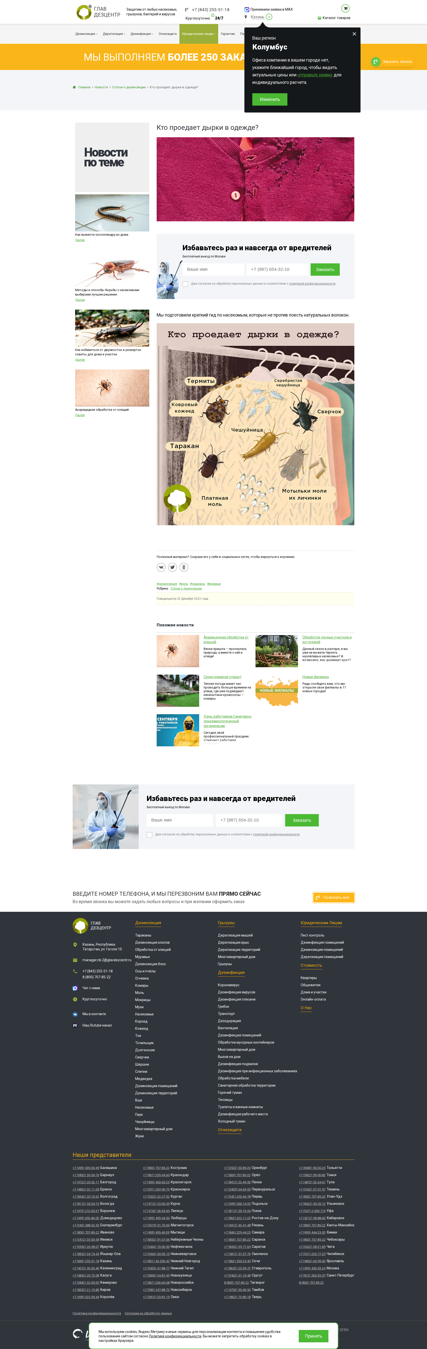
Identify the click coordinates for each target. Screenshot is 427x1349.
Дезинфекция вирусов (236, 992)
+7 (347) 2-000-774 (312, 1211)
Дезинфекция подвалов (238, 1064)
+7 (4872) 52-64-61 (312, 1182)
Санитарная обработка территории (247, 1085)
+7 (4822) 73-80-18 (237, 1297)
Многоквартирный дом (153, 1129)
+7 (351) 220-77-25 (312, 1254)
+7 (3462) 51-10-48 (237, 1275)
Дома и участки (313, 992)
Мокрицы (142, 1000)
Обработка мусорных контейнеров (246, 1042)
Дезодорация (229, 1021)
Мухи (139, 1007)
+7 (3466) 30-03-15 (156, 1254)
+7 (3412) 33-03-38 (86, 1239)
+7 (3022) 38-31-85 (312, 1247)
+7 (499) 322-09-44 (86, 1297)
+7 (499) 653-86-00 (86, 1218)
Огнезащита (229, 1129)
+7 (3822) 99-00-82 (312, 1175)
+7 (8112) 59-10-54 (237, 1211)
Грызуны (226, 922)
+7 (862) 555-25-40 (237, 1261)
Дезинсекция (148, 922)
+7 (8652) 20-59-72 (237, 1268)
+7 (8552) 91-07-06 (156, 1239)
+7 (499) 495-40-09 (156, 1232)
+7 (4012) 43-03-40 (86, 1268)
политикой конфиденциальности (312, 283)
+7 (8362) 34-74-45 (86, 1254)
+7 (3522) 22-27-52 (156, 1196)
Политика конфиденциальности (97, 1313)
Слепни (141, 1072)
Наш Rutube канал (97, 1025)
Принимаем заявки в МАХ (272, 9)
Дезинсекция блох (150, 964)
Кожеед (141, 1028)
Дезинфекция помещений (239, 1035)
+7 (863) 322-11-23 (237, 1218)
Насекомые (144, 1014)
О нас (306, 1007)
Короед (141, 1021)
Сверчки (142, 1057)
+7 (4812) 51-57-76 (237, 1254)
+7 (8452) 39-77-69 (237, 1247)
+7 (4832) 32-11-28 (86, 1189)
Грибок (223, 1006)
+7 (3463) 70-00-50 (156, 1247)
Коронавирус (228, 985)
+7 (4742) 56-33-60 (156, 1211)
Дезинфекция (231, 972)
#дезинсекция (167, 584)
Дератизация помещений (322, 957)
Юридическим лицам (321, 922)
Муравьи (142, 957)
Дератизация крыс (233, 942)
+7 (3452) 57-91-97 (312, 1189)
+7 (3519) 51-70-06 (156, 1225)
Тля (138, 1036)
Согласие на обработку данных (148, 1313)
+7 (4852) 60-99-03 (312, 1261)
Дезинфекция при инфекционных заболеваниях (257, 1071)
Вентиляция (228, 1028)
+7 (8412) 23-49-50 (237, 1182)
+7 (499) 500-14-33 (237, 1204)
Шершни (142, 1064)
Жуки (139, 1136)
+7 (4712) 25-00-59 (156, 1204)
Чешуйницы (144, 1122)
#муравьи (214, 584)
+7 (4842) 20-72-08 (86, 1275)
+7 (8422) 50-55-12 (312, 1204)
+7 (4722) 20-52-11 (86, 1182)
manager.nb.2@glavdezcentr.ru (107, 960)
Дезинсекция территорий (156, 1093)
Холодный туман (231, 1121)
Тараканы (143, 935)
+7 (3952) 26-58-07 (86, 1247)
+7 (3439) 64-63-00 (237, 1189)
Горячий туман (230, 1093)
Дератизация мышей (235, 935)
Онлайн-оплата (313, 999)
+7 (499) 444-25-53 (312, 1232)
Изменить (270, 99)
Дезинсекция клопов (152, 942)
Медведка (143, 1079)
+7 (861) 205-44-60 (156, 1175)
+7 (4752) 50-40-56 (237, 1290)
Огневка (142, 978)
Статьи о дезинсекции (186, 588)
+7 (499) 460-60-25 (156, 1182)
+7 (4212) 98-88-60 (312, 1218)
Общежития (310, 985)
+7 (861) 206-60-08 (156, 1282)
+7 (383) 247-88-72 (156, 1290)
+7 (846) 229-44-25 (237, 1232)
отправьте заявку (315, 74)
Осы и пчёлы (145, 971)
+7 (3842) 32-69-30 (86, 1282)
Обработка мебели (233, 1078)
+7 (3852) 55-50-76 (86, 1175)
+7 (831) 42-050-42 (156, 1261)
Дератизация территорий (239, 950)
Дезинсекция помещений (156, 1086)
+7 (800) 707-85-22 (86, 1232)
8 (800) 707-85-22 (97, 977)
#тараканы (197, 584)
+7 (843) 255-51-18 (211, 9)
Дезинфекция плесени (237, 999)
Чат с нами (91, 988)
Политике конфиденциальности (175, 1336)
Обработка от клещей (153, 950)
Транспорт (226, 1014)
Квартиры (309, 978)
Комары (141, 985)
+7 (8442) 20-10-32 (86, 1196)
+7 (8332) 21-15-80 (86, 1290)
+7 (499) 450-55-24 (312, 1268)
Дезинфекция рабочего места (243, 1114)
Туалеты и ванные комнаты (240, 1107)
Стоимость (311, 965)
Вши (138, 1100)
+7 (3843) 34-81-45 (156, 1275)
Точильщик (144, 1043)
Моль (139, 993)
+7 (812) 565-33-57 (312, 1275)
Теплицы (225, 1100)
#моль (183, 584)
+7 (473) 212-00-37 (86, 1211)
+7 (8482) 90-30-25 (312, 1168)
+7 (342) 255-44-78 (237, 1196)
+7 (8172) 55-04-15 (86, 1204)
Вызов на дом (229, 1057)
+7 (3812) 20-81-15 (156, 1297)
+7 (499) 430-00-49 (86, 1168)
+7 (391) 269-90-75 (156, 1189)
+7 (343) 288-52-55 (86, 1225)
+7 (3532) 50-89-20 (237, 1168)
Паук (139, 1115)
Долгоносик (145, 1050)
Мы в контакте (94, 1014)
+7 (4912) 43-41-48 (237, 1225)
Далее (80, 240)
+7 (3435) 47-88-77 (156, 1268)
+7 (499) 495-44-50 (156, 1218)
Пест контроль (312, 935)
